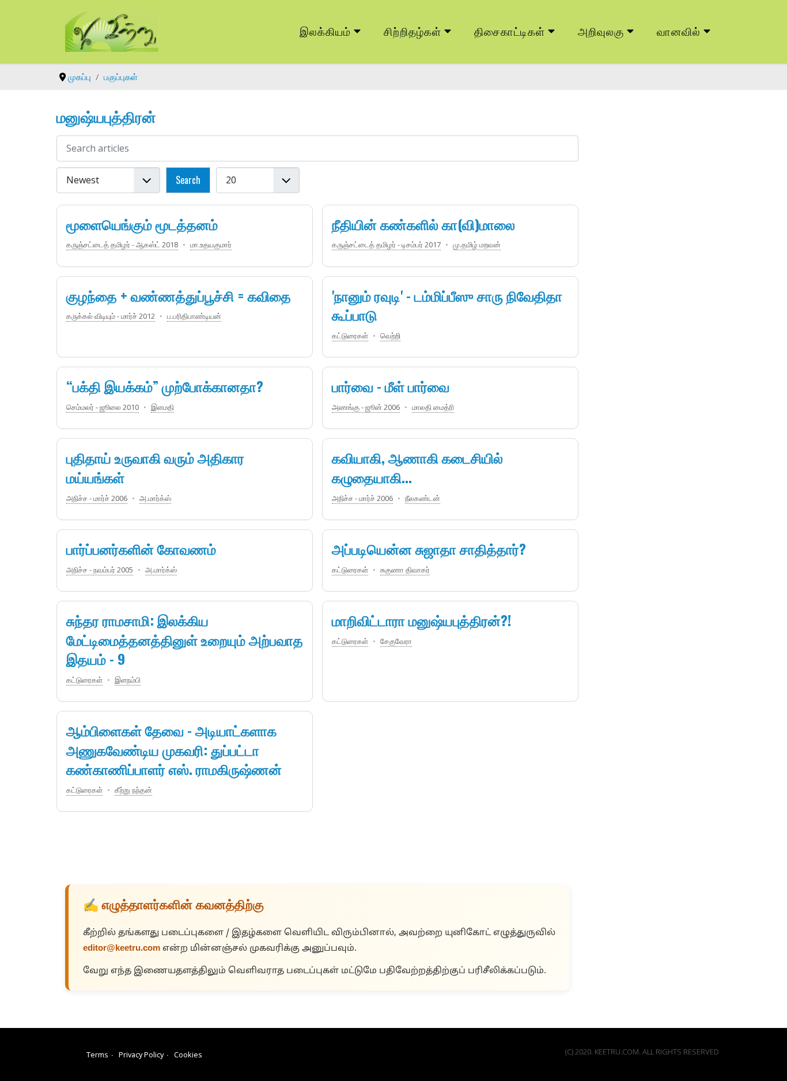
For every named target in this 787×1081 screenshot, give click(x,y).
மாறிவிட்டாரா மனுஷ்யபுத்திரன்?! (421, 619)
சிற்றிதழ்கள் (412, 30)
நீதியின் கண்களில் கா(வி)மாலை (423, 223)
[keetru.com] (111, 30)
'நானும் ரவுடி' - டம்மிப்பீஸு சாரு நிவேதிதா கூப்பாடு (447, 305)
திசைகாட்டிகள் (510, 30)
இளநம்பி (128, 680)
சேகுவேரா (396, 641)
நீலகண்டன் (422, 498)
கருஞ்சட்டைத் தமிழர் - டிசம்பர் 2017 (386, 244)
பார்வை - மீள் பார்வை (390, 385)
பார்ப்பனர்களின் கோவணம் (141, 548)
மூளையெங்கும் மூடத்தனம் (142, 223)
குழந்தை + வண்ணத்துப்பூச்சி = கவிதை (178, 295)
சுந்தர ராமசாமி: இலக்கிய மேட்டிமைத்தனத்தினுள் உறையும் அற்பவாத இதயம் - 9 (184, 639)
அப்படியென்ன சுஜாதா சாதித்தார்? (429, 548)
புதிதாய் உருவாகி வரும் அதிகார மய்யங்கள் (155, 467)
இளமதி (162, 407)
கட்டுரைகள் (350, 335)
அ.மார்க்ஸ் (155, 498)
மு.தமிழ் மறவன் (477, 244)
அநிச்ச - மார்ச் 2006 (96, 498)
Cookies (188, 1054)
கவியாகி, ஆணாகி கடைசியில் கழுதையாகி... (417, 467)
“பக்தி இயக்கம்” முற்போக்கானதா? (164, 385)
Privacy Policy (141, 1054)
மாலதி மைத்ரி (433, 407)
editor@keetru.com (121, 948)
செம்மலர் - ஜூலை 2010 (102, 407)
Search (188, 180)
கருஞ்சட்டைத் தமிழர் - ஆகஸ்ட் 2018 (122, 244)
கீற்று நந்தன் (133, 790)
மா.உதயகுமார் (211, 244)
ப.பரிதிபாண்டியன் (194, 316)
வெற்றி (390, 335)
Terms (97, 1054)
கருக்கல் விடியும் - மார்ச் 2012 (110, 316)
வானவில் (679, 30)
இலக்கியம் (325, 30)
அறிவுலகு (601, 30)
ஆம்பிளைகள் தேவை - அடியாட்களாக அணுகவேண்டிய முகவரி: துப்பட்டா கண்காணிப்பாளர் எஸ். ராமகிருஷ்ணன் (174, 749)
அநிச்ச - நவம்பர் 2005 (99, 569)
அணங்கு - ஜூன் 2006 (366, 407)
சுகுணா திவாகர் (405, 569)
